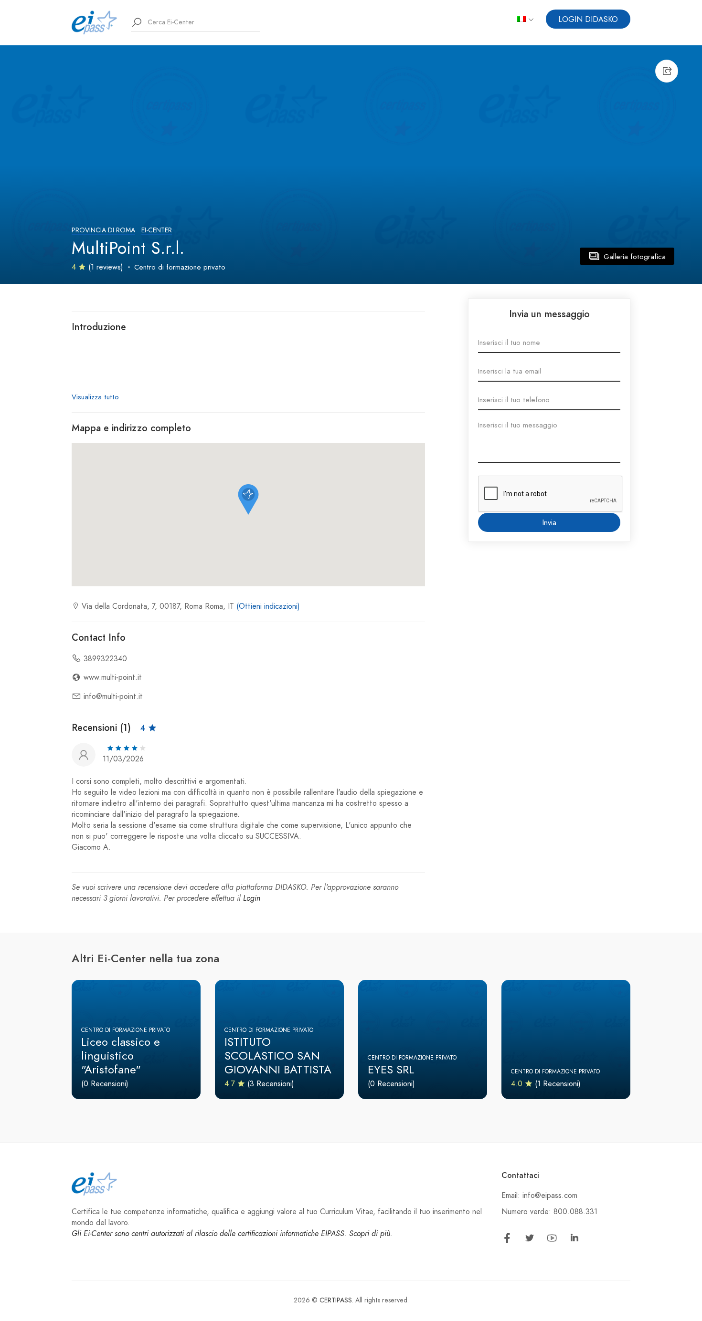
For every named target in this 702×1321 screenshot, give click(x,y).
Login (251, 898)
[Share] (666, 71)
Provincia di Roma (103, 230)
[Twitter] (529, 1240)
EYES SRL (391, 1069)
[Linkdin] (574, 1240)
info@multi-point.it (113, 696)
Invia (549, 523)
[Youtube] (552, 1240)
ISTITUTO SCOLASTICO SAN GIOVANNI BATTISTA (277, 1055)
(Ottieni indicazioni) (268, 606)
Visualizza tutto (95, 397)
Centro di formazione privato (179, 267)
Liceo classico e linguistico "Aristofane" (120, 1055)
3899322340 (105, 659)
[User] (84, 754)
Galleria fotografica (633, 256)
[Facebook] (507, 1240)
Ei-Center (156, 230)
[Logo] (94, 22)
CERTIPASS (335, 1300)
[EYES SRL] (422, 1039)
